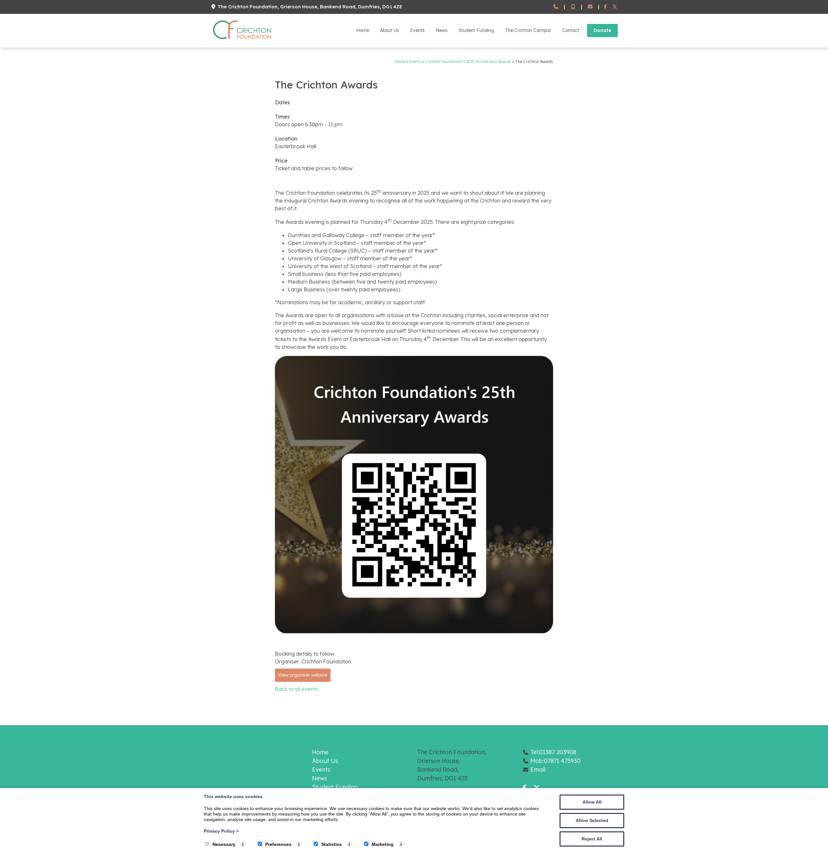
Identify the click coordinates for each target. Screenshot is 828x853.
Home (362, 30)
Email (537, 769)
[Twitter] (615, 7)
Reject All (592, 838)
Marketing (383, 844)
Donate (602, 30)
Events (417, 30)
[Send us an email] (590, 7)
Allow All (592, 802)
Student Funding (476, 30)
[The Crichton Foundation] (242, 40)
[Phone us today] (556, 7)
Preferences (278, 844)
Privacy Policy (221, 831)
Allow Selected (592, 820)
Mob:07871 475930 (555, 761)
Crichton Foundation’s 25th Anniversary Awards (468, 61)
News (442, 30)
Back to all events (296, 689)
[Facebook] (606, 7)
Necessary (223, 844)
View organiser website (302, 675)
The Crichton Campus (528, 30)
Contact (570, 30)
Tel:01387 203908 (553, 752)
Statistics (331, 844)
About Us (389, 30)
